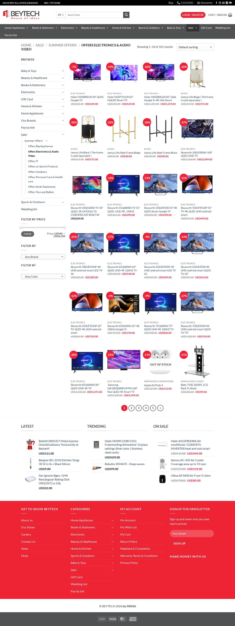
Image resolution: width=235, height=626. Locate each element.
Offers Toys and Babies (41, 192)
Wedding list (29, 209)
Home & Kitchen (121, 27)
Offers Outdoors (37, 171)
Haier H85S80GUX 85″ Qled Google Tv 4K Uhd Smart (160, 98)
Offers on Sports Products (43, 166)
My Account (128, 520)
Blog (171, 2)
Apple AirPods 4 (153, 385)
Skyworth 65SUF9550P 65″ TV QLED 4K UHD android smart (86, 329)
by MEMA (129, 606)
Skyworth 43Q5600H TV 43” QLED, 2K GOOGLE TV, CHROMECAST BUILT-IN (87, 211)
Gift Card (206, 27)
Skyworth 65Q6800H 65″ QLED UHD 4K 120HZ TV (122, 268)
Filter (27, 234)
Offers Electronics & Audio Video (43, 153)
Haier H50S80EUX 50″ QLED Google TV (87, 98)
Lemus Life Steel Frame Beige (123, 152)
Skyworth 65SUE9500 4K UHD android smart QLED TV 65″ (196, 270)
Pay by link (11, 35)
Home (26, 45)
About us (27, 520)
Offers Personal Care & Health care (45, 179)
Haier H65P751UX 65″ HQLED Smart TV (120, 98)
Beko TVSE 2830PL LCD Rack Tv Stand (194, 386)
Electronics (67, 27)
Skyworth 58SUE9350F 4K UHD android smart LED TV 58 (86, 270)
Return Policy (128, 541)
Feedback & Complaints (135, 548)
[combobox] (43, 256)
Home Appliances (15, 27)
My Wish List (128, 527)
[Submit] (126, 15)
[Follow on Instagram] (220, 3)
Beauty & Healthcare (93, 27)
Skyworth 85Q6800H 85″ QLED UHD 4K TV (85, 386)
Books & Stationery (43, 27)
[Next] (160, 408)
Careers (26, 534)
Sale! (191, 27)
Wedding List (222, 27)
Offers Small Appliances (41, 186)
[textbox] (42, 256)
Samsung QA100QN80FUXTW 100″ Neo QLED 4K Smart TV (122, 388)
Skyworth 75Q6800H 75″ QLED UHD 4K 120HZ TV (159, 327)
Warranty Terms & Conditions (139, 555)
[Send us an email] (223, 3)
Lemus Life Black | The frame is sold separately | (87, 154)
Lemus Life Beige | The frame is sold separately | (197, 98)
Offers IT (33, 161)
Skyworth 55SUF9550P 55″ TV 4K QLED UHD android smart (196, 211)
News (24, 548)
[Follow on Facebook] (216, 3)
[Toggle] (63, 70)
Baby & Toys (174, 27)
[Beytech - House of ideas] (26, 15)
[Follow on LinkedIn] (227, 3)
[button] (205, 3)
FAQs (24, 555)
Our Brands (28, 120)
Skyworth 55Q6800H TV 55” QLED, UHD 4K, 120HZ (123, 209)
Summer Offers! (63, 45)
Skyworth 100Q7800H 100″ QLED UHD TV (196, 154)
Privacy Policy (129, 562)
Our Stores (28, 527)
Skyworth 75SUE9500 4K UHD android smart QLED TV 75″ (196, 329)
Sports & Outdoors (149, 27)
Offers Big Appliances (40, 146)
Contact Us (28, 541)
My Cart (125, 534)
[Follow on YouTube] (230, 3)
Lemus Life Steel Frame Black (160, 152)
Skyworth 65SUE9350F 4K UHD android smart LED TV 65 (160, 270)
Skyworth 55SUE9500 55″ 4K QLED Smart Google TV (160, 209)
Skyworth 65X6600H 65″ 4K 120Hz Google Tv (123, 327)
